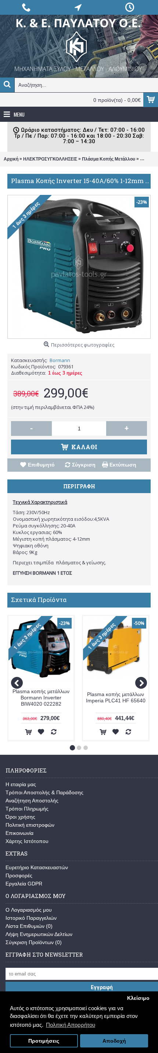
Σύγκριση (84, 465)
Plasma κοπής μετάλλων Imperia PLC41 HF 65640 (116, 697)
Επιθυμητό (41, 465)
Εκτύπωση (122, 465)
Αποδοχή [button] (114, 1041)
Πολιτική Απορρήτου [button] (70, 1025)
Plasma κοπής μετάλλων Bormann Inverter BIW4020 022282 (40, 697)
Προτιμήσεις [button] (43, 1041)
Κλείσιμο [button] (138, 998)
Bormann (60, 360)
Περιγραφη (79, 486)
